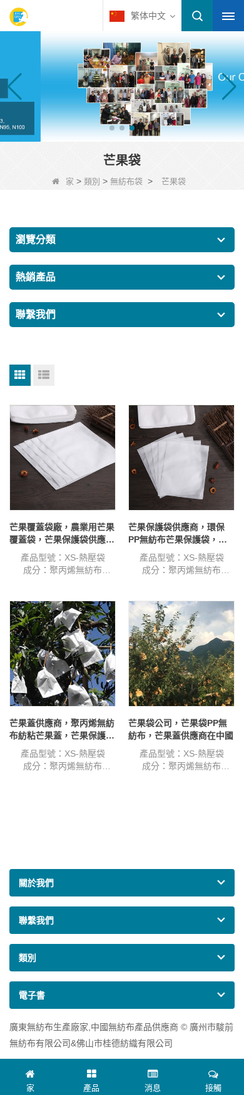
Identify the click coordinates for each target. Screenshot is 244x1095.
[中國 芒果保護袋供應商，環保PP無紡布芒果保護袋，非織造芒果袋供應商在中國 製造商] (181, 457)
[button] (111, 127)
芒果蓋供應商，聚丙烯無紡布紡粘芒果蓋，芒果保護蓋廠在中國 (61, 729)
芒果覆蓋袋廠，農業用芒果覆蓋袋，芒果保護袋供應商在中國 (61, 533)
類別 (92, 181)
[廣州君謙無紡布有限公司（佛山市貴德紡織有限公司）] (18, 16)
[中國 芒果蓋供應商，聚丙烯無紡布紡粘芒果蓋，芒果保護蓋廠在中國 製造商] (62, 653)
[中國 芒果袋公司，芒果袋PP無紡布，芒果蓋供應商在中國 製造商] (181, 653)
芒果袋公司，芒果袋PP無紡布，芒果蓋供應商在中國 (180, 729)
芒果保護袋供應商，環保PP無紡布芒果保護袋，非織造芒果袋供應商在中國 (177, 533)
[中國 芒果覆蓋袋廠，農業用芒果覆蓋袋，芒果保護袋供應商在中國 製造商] (62, 457)
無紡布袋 (126, 181)
